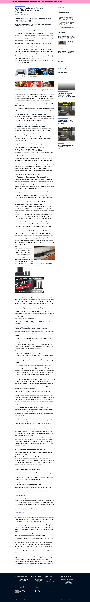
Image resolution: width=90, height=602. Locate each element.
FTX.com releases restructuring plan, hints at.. (47, 89)
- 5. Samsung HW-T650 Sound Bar (65, 23)
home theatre (60, 64)
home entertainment (28, 305)
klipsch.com (21, 482)
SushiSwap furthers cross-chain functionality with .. (21, 89)
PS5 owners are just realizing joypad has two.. (20, 76)
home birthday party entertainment (63, 66)
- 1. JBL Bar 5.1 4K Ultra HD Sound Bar (65, 18)
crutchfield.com (22, 495)
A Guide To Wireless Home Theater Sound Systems (65, 121)
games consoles (60, 61)
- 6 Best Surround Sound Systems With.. (65, 24)
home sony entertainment (62, 63)
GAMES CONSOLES (58, 1)
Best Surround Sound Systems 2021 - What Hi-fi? (23, 586)
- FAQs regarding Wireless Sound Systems (66, 27)
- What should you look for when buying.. (65, 17)
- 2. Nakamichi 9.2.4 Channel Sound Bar (66, 19)
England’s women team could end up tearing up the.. (47, 76)
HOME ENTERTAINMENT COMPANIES (45, 1)
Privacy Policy (72, 599)
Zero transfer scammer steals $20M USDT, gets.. (33, 76)
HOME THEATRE (33, 1)
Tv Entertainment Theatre (19, 1)
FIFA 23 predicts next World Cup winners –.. (33, 89)
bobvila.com (21, 466)
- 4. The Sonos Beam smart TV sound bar (66, 22)
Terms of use (64, 599)
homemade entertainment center (63, 68)
